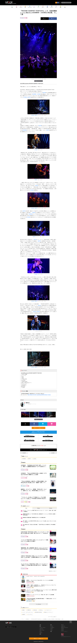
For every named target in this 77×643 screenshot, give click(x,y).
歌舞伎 (23, 610)
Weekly (38, 508)
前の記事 (24, 452)
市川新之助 (35, 610)
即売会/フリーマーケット (48, 612)
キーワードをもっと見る (51, 616)
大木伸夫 (38, 94)
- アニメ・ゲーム (41, 630)
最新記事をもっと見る (52, 571)
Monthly (50, 508)
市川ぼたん (41, 610)
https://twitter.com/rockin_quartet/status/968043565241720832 (39, 394)
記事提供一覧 (63, 626)
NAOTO (44, 92)
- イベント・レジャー (42, 627)
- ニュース (51, 626)
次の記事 (52, 452)
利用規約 (62, 630)
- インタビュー (52, 627)
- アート (40, 631)
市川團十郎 (29, 610)
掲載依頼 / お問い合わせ (64, 627)
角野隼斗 (23, 614)
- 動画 (51, 624)
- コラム (51, 630)
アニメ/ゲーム (30, 614)
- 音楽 (40, 624)
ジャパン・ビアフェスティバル (27, 612)
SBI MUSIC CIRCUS (38, 612)
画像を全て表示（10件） (39, 419)
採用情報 (62, 628)
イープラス (22, 619)
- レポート (51, 628)
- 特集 (51, 631)
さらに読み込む (38, 604)
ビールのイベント (48, 610)
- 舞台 (40, 626)
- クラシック (41, 628)
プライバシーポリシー (64, 631)
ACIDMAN (34, 94)
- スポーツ (40, 632)
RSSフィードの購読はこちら (39, 427)
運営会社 (62, 624)
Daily (26, 508)
